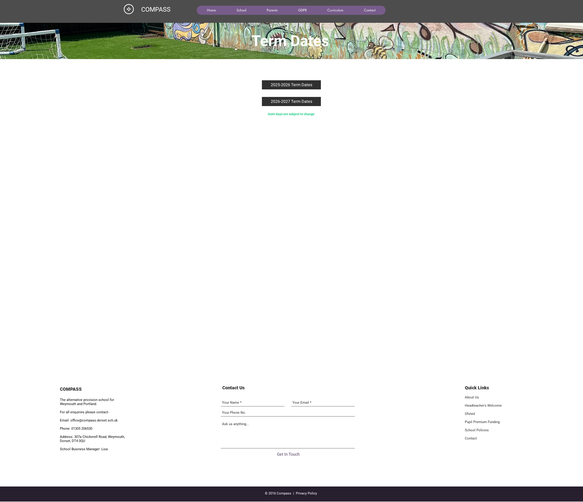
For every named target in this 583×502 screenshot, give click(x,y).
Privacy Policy (306, 493)
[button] (241, 10)
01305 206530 (81, 429)
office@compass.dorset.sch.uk (94, 420)
